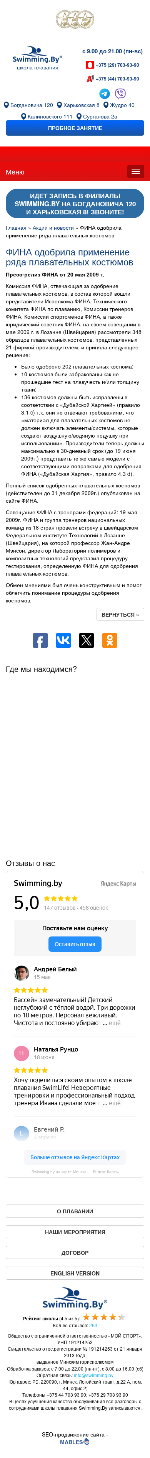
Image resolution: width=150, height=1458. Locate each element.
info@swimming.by (93, 1375)
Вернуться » (120, 614)
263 (93, 1325)
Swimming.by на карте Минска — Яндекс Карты (75, 1172)
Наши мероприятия (75, 1232)
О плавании (75, 1211)
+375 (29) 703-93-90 (117, 64)
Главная (16, 227)
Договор (75, 1252)
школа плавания (37, 67)
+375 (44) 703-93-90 (117, 78)
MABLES (71, 1442)
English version (75, 1273)
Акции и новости (53, 227)
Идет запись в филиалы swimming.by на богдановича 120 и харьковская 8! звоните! (75, 203)
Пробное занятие (75, 128)
